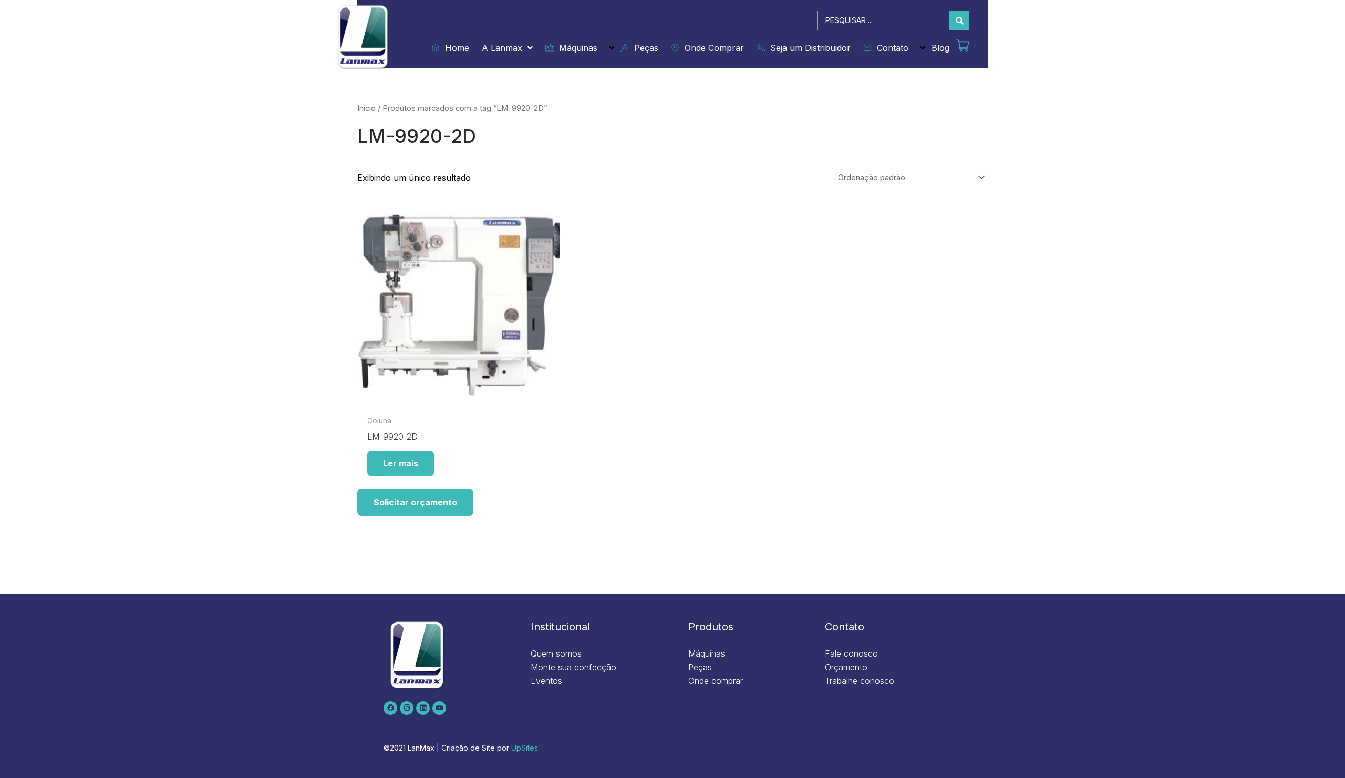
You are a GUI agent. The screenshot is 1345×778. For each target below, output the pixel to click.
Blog (940, 48)
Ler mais (400, 463)
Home (454, 48)
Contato (890, 48)
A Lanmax (502, 48)
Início (366, 108)
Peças (643, 48)
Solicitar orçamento (415, 502)
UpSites (524, 747)
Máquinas (575, 48)
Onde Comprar (711, 48)
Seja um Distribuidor (808, 48)
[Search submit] (959, 20)
